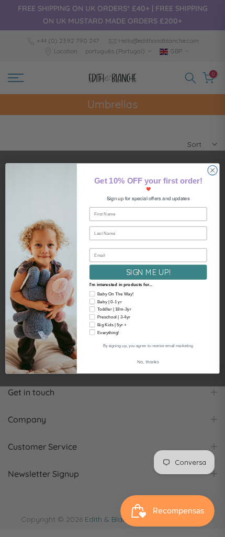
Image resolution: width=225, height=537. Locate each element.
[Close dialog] (212, 170)
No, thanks (148, 361)
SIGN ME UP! (148, 272)
